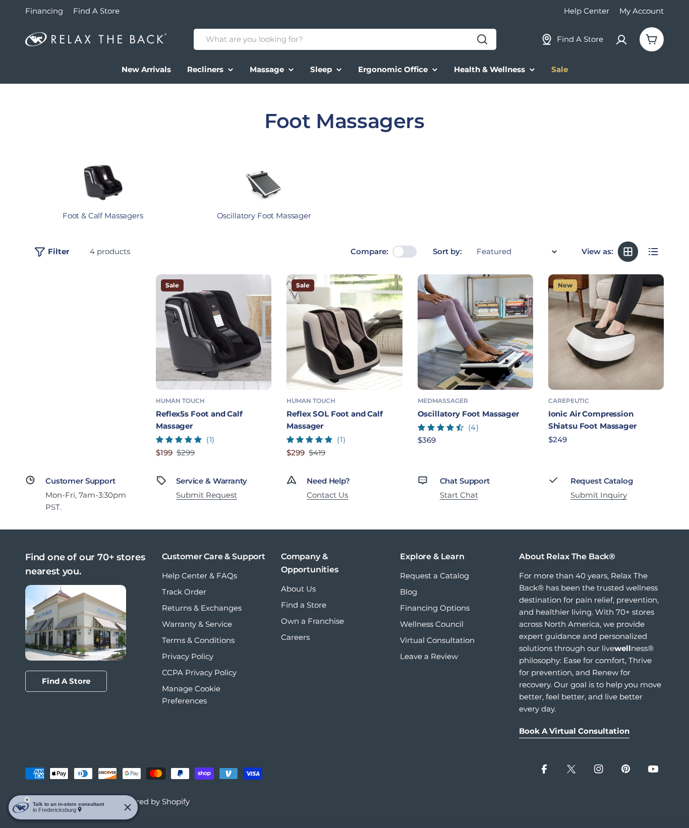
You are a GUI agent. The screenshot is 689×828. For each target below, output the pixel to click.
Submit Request (206, 495)
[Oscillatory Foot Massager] (475, 332)
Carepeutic (568, 400)
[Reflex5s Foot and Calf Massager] (213, 332)
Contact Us (327, 495)
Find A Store (96, 11)
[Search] (482, 39)
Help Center (586, 11)
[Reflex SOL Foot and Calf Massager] (344, 332)
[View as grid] (628, 251)
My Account (641, 11)
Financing (44, 11)
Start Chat (459, 495)
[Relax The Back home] (95, 39)
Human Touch (180, 400)
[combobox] (345, 39)
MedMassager (443, 400)
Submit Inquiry (598, 495)
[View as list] (653, 251)
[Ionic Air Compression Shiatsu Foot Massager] (606, 332)
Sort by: (447, 251)
